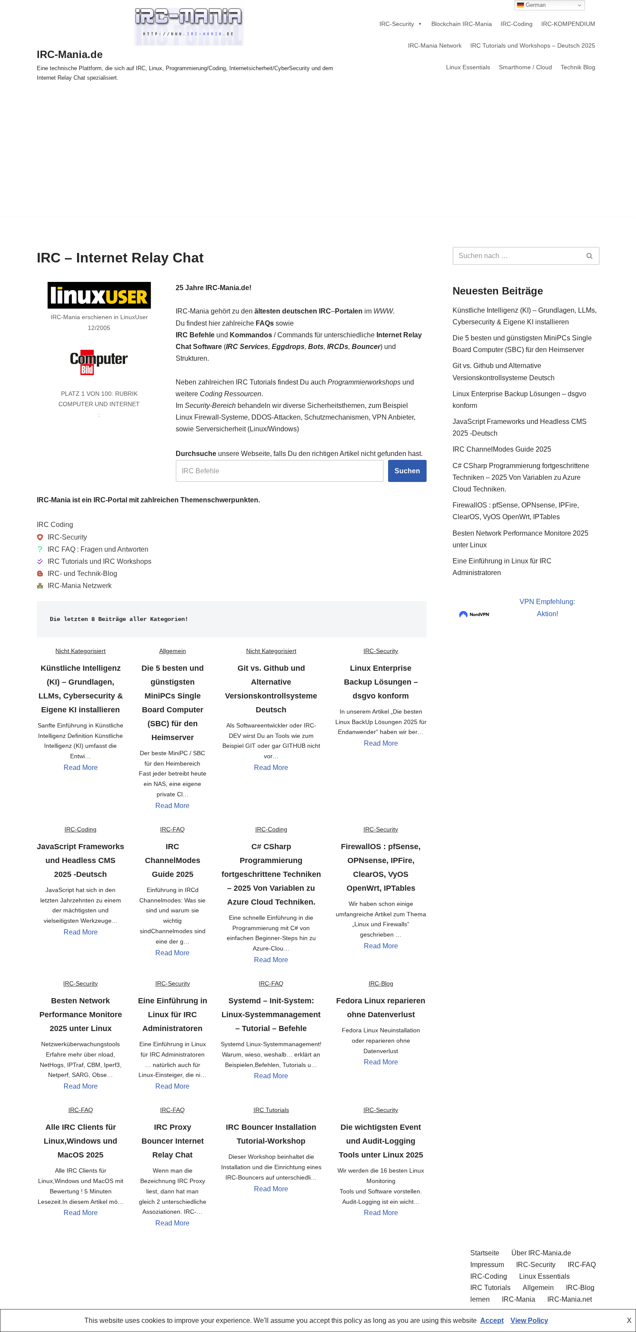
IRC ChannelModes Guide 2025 (172, 860)
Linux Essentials (468, 67)
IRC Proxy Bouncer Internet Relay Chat (172, 1141)
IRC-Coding (517, 23)
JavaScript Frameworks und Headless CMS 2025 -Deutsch (80, 860)
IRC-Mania (518, 1299)
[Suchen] (590, 256)
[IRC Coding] (55, 524)
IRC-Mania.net (569, 1299)
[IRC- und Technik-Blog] (77, 573)
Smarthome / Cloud (525, 67)
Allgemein (172, 650)
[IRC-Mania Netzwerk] (74, 586)
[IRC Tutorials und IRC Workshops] (94, 561)
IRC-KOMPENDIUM (568, 23)
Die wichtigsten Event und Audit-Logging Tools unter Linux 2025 (381, 1141)
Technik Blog (578, 67)
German (535, 5)
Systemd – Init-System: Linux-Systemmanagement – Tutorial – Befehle (271, 1014)
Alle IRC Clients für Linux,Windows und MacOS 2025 (80, 1141)
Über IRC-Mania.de (541, 1253)
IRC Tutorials (271, 1109)
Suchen (407, 471)
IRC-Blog (381, 983)
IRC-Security (396, 23)
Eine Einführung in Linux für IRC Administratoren (172, 1014)
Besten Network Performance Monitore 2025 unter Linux (80, 1014)
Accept (492, 1320)
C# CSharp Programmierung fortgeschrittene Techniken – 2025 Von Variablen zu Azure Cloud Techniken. (271, 874)
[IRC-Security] (62, 537)
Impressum (487, 1264)
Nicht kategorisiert (80, 650)
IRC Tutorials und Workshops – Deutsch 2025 (532, 45)
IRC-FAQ (172, 829)
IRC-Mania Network (435, 45)
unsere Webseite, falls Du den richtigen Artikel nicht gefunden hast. (299, 453)
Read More (81, 767)
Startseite (484, 1253)
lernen (480, 1299)
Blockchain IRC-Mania (461, 23)
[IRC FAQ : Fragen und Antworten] (92, 549)
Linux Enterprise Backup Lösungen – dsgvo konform (381, 682)
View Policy (529, 1320)
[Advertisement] (318, 156)
